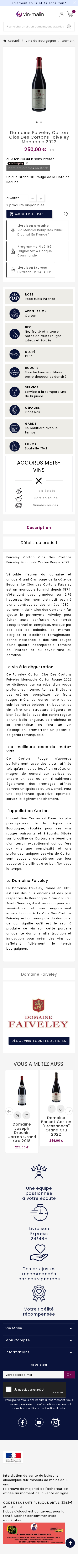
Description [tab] (39, 527)
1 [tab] (37, 122)
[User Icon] (61, 14)
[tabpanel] (39, 83)
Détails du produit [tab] (39, 542)
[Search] (69, 26)
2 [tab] (41, 122)
